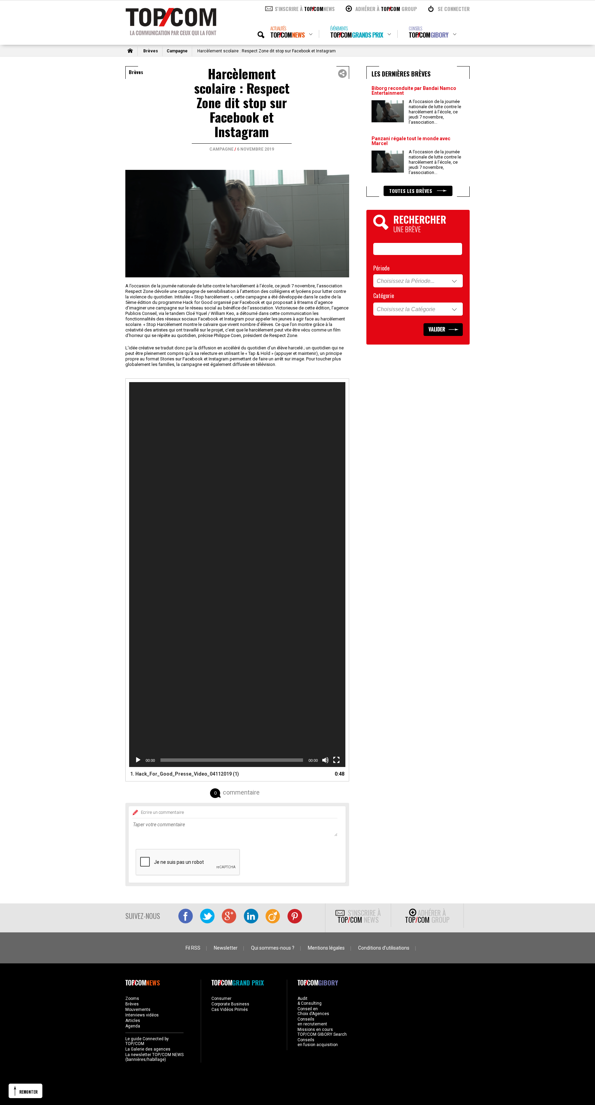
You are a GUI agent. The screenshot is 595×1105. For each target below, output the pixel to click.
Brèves (150, 51)
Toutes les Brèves (411, 190)
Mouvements (137, 1009)
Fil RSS (193, 947)
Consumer (221, 998)
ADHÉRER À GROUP (386, 8)
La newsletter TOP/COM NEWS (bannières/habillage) (154, 1057)
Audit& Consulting (310, 1001)
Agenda (132, 1026)
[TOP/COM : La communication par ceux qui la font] (171, 33)
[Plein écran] (336, 760)
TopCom (287, 32)
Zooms (132, 998)
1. (184, 774)
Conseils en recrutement (312, 1021)
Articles (132, 1020)
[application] (237, 574)
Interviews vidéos (142, 1015)
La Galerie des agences (147, 1049)
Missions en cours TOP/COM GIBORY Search (322, 1032)
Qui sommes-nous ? (272, 947)
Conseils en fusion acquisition (318, 1042)
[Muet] (325, 760)
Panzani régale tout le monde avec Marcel (411, 141)
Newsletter (226, 947)
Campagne (177, 51)
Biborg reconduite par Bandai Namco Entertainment (414, 90)
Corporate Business (230, 1004)
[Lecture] (138, 760)
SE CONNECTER (454, 8)
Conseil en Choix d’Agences (313, 1011)
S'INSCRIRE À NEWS (305, 8)
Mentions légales (326, 947)
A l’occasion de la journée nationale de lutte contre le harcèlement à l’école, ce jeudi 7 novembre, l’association (435, 112)
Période (381, 268)
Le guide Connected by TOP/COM (147, 1041)
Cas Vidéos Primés (229, 1009)
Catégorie (383, 295)
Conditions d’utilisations (383, 947)
